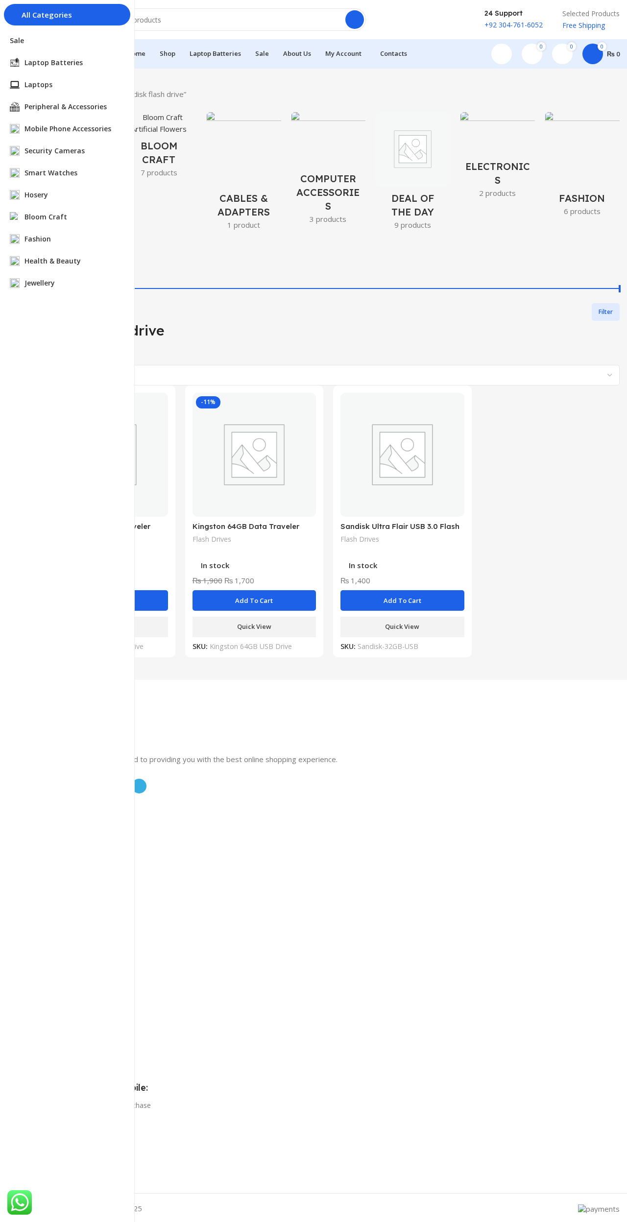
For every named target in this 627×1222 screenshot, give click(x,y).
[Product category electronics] (497, 158)
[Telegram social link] (139, 786)
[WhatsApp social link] (468, 19)
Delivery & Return (65, 960)
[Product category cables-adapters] (243, 174)
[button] (254, 600)
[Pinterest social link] (442, 19)
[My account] (501, 54)
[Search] (354, 19)
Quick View (254, 626)
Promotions (55, 910)
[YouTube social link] (430, 19)
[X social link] (404, 19)
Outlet (46, 977)
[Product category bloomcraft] (158, 147)
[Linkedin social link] (455, 19)
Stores (47, 927)
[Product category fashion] (582, 167)
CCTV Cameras (60, 848)
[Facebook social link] (392, 19)
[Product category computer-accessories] (328, 171)
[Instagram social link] (417, 19)
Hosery (48, 865)
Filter (606, 312)
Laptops (50, 832)
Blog (44, 1005)
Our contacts (57, 944)
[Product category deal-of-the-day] (412, 174)
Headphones (57, 882)
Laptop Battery (61, 815)
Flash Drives (212, 539)
